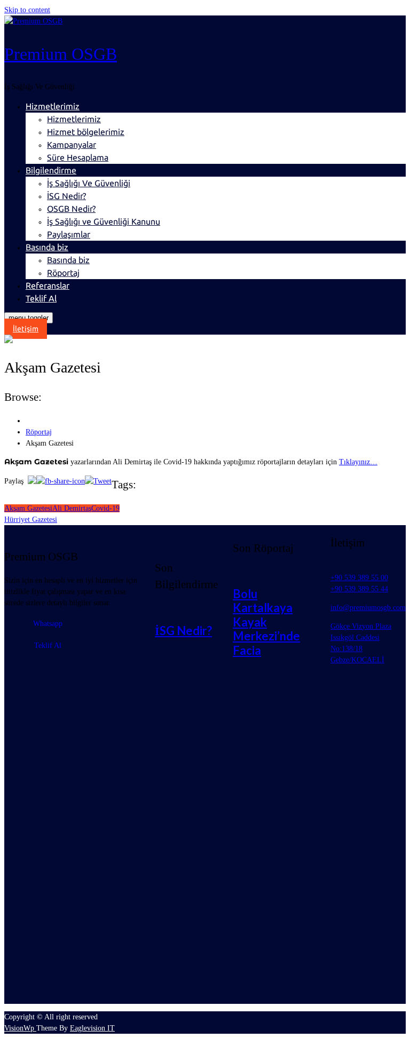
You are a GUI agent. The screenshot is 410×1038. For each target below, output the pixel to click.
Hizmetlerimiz (53, 106)
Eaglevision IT (92, 1028)
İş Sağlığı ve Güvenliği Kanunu (103, 221)
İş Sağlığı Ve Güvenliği (88, 183)
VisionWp (20, 1028)
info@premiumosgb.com (368, 608)
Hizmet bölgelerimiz (85, 132)
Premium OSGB (60, 54)
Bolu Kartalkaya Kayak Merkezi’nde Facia (266, 622)
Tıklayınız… (358, 462)
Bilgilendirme (51, 170)
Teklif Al (41, 298)
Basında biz (47, 247)
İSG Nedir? (66, 196)
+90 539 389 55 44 (359, 589)
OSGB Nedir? (71, 208)
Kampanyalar (71, 144)
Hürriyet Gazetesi (30, 520)
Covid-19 (105, 508)
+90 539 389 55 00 (359, 578)
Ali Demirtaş (71, 508)
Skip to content (27, 10)
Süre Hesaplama (77, 157)
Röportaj (63, 273)
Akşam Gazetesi (28, 508)
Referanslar (47, 285)
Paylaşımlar (68, 234)
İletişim (25, 328)
